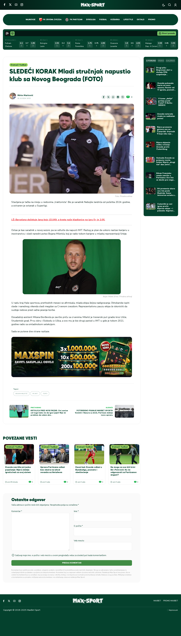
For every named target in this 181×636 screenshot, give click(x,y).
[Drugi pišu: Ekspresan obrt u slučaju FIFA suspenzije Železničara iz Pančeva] (150, 70)
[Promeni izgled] (163, 4)
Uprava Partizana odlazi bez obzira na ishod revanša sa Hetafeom (52, 469)
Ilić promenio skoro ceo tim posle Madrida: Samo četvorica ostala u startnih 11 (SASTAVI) (166, 194)
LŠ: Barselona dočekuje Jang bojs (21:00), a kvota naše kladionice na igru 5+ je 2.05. (58, 219)
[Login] (176, 4)
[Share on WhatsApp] (113, 97)
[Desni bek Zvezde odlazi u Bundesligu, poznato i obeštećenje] (89, 454)
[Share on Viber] (123, 97)
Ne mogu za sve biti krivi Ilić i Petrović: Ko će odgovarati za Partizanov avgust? (124, 471)
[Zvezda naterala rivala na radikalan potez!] (151, 116)
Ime (76, 511)
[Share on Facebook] (103, 97)
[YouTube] (16, 4)
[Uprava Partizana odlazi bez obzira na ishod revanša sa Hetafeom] (54, 454)
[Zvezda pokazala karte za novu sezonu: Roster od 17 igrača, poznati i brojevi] (151, 85)
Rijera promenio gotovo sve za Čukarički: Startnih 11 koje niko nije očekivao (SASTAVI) (166, 131)
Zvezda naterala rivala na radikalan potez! (166, 116)
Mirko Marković (25, 95)
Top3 (45, 393)
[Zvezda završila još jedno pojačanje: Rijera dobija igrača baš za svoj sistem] (19, 454)
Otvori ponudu (168, 33)
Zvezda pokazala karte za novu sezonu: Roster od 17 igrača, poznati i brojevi (166, 87)
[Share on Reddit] (118, 97)
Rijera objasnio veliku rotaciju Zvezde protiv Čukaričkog (163, 145)
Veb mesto (79, 540)
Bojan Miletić (21, 393)
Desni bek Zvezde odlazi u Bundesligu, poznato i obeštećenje (88, 469)
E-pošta (78, 526)
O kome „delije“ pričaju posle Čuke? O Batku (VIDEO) (165, 101)
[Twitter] (10, 4)
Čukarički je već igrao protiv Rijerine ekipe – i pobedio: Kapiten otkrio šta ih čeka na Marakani (165, 209)
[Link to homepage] (93, 5)
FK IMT (35, 393)
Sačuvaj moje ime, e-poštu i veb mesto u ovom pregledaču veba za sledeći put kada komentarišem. (61, 555)
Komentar (16, 511)
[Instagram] (21, 4)
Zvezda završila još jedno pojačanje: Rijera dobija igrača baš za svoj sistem (18, 469)
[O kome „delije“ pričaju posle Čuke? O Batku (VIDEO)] (151, 101)
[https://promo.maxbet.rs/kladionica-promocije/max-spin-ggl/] (71, 357)
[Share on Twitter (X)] (108, 97)
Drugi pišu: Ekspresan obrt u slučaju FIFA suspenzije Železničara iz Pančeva (164, 73)
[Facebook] (4, 4)
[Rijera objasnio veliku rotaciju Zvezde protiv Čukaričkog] (150, 145)
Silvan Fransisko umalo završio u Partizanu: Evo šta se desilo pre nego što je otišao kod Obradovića (165, 179)
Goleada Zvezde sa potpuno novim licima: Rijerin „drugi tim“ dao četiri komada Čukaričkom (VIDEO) (165, 163)
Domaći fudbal (19, 64)
